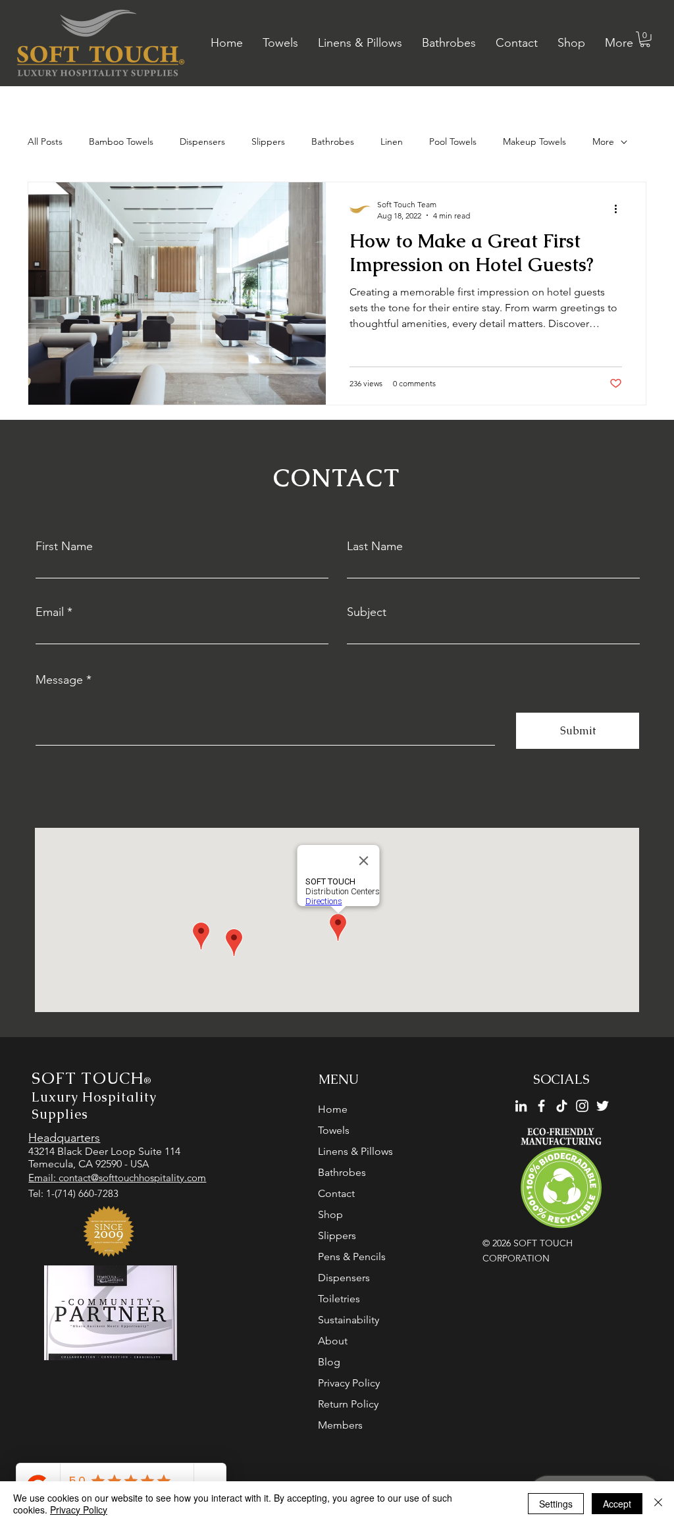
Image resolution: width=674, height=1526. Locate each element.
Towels (334, 1130)
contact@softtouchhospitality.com (132, 1177)
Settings (556, 1503)
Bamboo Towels (121, 141)
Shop (330, 1214)
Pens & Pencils (352, 1256)
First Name (64, 546)
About (333, 1341)
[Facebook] (541, 1106)
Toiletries (339, 1298)
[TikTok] (562, 1106)
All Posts (45, 141)
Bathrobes (332, 141)
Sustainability (348, 1319)
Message (59, 680)
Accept (617, 1503)
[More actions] (620, 209)
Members (340, 1425)
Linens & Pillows (355, 1151)
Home (333, 1109)
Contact (336, 1193)
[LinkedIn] (521, 1106)
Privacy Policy (349, 1383)
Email (50, 612)
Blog (329, 1362)
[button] (645, 39)
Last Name (375, 546)
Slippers (268, 141)
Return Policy (348, 1404)
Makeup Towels (534, 141)
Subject (366, 612)
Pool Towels (453, 141)
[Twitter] (602, 1106)
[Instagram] (582, 1106)
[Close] (658, 1503)
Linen (391, 141)
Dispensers (202, 141)
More (603, 141)
